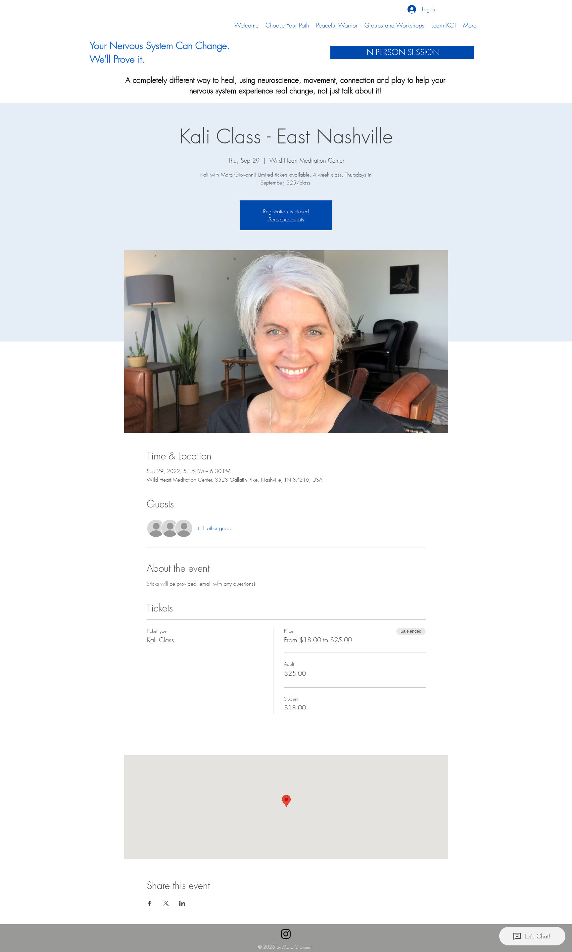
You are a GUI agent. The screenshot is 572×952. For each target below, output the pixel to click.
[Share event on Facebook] (150, 903)
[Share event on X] (166, 903)
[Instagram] (285, 933)
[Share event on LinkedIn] (182, 903)
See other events (286, 219)
